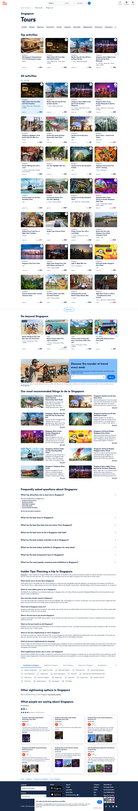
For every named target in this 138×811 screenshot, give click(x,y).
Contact (68, 787)
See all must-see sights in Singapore (31, 511)
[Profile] (133, 2)
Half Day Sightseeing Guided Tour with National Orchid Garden (101, 748)
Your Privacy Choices (71, 794)
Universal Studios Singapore (30, 507)
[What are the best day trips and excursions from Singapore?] (115, 525)
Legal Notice (69, 789)
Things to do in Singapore (41, 779)
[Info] (28, 80)
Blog (95, 792)
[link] (32, 54)
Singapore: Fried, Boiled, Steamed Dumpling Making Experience (34, 748)
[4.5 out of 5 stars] (25, 712)
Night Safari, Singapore (28, 504)
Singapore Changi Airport (29, 500)
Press (95, 794)
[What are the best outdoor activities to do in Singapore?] (115, 540)
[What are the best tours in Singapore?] (115, 517)
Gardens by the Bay (27, 502)
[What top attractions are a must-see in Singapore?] (115, 495)
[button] (32, 54)
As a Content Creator (109, 789)
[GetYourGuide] (5, 3)
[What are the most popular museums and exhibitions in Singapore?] (115, 562)
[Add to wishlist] (41, 39)
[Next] (117, 54)
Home (22, 779)
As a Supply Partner (108, 787)
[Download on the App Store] (56, 794)
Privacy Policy (69, 792)
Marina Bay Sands (27, 505)
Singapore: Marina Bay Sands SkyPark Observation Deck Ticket (32, 718)
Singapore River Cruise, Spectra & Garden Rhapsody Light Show (66, 748)
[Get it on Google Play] (56, 788)
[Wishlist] (120, 2)
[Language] (126, 2)
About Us (96, 787)
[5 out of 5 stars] (36, 721)
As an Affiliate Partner (109, 792)
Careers (96, 789)
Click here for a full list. (54, 694)
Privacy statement (25, 385)
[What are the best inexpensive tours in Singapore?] (115, 555)
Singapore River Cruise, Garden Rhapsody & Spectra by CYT (100, 718)
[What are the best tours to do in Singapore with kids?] (115, 532)
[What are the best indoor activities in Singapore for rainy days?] (115, 547)
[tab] (31, 665)
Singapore (29, 779)
